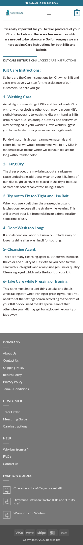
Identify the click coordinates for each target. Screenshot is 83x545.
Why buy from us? (15, 449)
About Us (9, 353)
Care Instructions (15, 426)
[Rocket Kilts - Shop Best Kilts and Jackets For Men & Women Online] (23, 13)
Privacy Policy (12, 382)
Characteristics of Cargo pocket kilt (37, 488)
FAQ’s (7, 456)
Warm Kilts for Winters (29, 513)
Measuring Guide (15, 419)
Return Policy (12, 375)
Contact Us (11, 360)
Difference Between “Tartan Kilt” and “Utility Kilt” (44, 502)
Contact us (10, 464)
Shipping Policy (13, 367)
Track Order (11, 412)
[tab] (20, 60)
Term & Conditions (16, 389)
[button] (48, 13)
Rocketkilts (53, 539)
